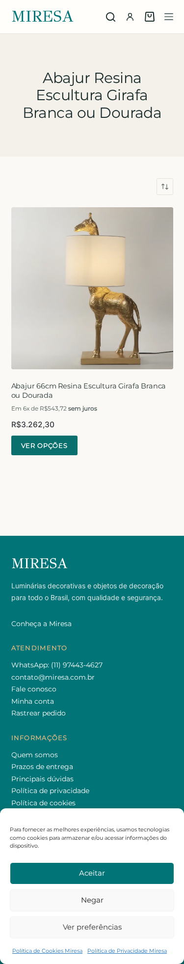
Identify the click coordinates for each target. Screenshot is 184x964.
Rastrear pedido (38, 713)
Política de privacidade (50, 790)
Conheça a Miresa (41, 623)
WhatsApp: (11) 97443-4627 (57, 665)
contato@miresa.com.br (53, 677)
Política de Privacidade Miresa (127, 950)
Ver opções (44, 445)
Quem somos (34, 754)
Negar (92, 900)
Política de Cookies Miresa (47, 950)
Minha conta (32, 701)
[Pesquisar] (110, 17)
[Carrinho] (150, 17)
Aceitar (92, 873)
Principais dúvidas (42, 778)
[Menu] (168, 16)
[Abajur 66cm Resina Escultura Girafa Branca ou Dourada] (92, 288)
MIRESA (42, 16)
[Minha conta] (130, 17)
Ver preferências (92, 927)
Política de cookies (43, 803)
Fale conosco (33, 689)
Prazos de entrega (42, 766)
